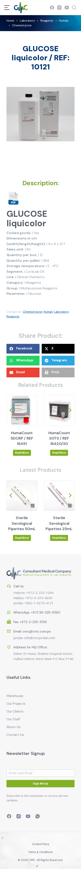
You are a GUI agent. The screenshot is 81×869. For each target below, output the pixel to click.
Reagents (12, 316)
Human (48, 312)
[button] (23, 349)
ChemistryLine (32, 312)
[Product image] (22, 410)
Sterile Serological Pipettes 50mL (22, 523)
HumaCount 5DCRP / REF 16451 (22, 438)
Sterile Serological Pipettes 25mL (59, 523)
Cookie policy (40, 844)
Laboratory (61, 312)
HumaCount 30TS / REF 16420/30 (59, 438)
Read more (22, 452)
